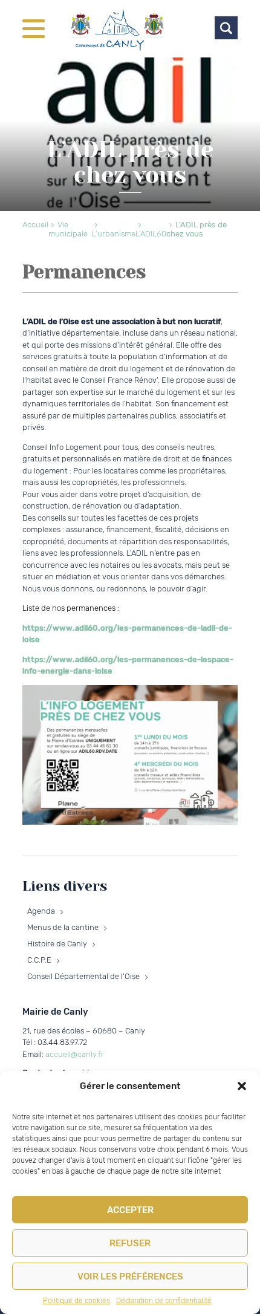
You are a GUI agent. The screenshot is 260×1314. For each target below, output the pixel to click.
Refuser (130, 1243)
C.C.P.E (39, 959)
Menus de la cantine (63, 927)
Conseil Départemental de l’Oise (83, 976)
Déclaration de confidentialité (164, 1300)
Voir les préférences (130, 1276)
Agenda (41, 911)
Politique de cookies (76, 1300)
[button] (242, 1086)
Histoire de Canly (57, 943)
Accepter (130, 1210)
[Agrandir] (222, 701)
